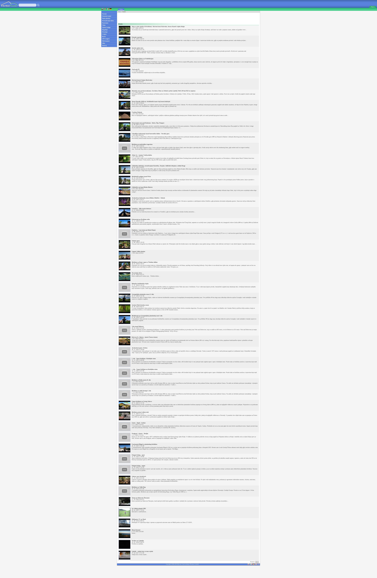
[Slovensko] (248, 564)
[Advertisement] (152, 17)
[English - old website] (259, 564)
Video (121, 9)
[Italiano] (251, 564)
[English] (256, 564)
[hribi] (9, 7)
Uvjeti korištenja (185, 564)
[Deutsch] (254, 564)
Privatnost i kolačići (194, 564)
